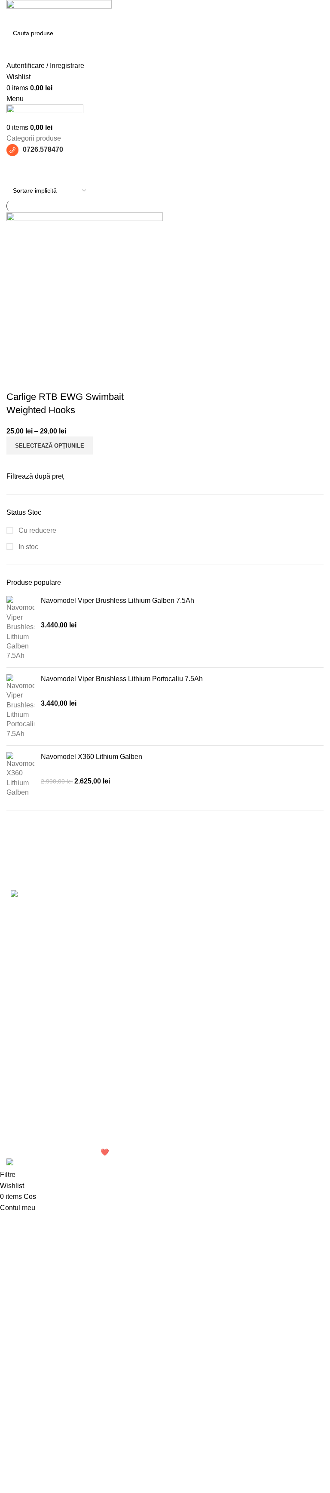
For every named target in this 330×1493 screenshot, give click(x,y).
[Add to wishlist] (40, 379)
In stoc (27, 546)
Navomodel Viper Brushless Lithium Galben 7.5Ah (117, 600)
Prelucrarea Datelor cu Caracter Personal (150, 1056)
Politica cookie (138, 1077)
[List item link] (82, 968)
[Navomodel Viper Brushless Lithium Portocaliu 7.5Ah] (20, 706)
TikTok (236, 1068)
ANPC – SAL (136, 1142)
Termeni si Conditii (144, 1035)
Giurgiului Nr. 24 (31, 1035)
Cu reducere (36, 530)
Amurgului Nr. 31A (34, 1051)
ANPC (126, 1125)
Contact (238, 1083)
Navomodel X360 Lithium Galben (91, 756)
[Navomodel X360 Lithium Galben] (20, 775)
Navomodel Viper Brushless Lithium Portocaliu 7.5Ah (122, 678)
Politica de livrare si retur (154, 1109)
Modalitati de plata (144, 1093)
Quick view (17, 379)
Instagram (241, 1051)
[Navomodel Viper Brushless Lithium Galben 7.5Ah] (20, 628)
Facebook (241, 1035)
